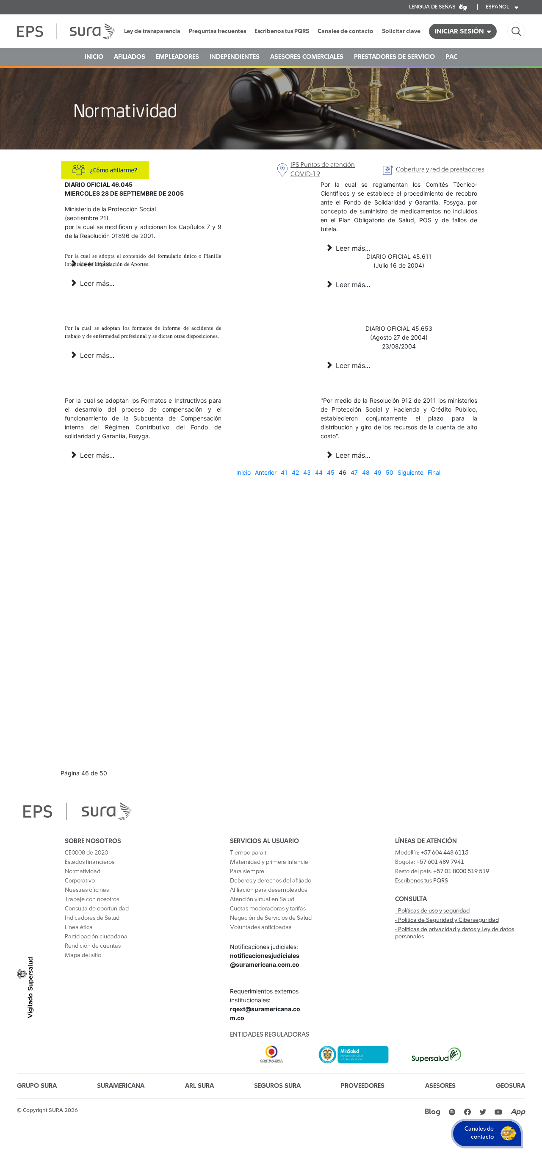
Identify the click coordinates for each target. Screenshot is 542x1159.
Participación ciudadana (96, 937)
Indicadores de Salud (92, 918)
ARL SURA (199, 1086)
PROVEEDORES (362, 1086)
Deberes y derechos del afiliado (270, 881)
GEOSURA (510, 1086)
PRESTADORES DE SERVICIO (394, 57)
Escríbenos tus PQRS (281, 31)
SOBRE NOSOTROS (93, 841)
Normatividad (82, 871)
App (518, 1112)
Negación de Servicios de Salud (271, 918)
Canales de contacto (345, 31)
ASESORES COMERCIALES (306, 57)
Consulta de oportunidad (97, 909)
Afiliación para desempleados (268, 890)
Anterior (266, 472)
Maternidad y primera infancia (269, 862)
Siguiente (410, 472)
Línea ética (79, 927)
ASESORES (440, 1086)
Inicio (243, 472)
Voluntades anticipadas (260, 927)
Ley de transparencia (152, 31)
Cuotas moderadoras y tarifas (268, 909)
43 (307, 472)
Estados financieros (89, 862)
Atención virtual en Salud (262, 899)
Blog (432, 1112)
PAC (451, 57)
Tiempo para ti (249, 853)
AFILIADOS (129, 57)
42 (295, 472)
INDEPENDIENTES (235, 57)
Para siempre (247, 871)
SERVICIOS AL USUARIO (264, 841)
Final (434, 472)
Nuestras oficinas (87, 890)
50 (389, 472)
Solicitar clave (401, 31)
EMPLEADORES (177, 57)
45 (331, 472)
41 (284, 472)
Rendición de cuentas (93, 946)
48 (366, 472)
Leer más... (352, 248)
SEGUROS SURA (277, 1086)
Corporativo (80, 881)
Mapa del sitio (83, 955)
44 (319, 472)
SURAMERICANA (120, 1086)
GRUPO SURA (37, 1086)
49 (378, 472)
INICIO (94, 57)
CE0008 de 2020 (86, 853)
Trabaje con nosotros (92, 899)
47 (354, 472)
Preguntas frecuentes (217, 31)
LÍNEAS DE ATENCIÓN (426, 841)
